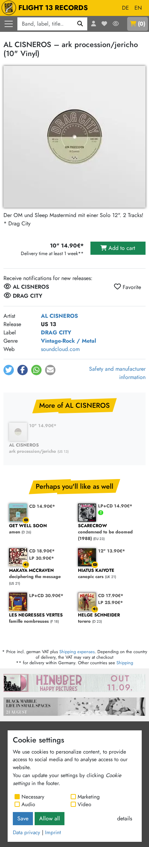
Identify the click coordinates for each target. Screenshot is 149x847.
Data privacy (26, 832)
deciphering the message (35, 574)
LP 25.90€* (110, 602)
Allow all (49, 818)
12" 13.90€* (111, 551)
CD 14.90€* (42, 506)
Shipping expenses (77, 651)
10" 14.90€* (42, 425)
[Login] (93, 24)
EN (138, 8)
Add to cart (121, 248)
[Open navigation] (8, 24)
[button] (8, 370)
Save (22, 818)
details (124, 818)
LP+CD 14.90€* (115, 506)
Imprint (53, 832)
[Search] (80, 23)
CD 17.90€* (110, 595)
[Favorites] (104, 24)
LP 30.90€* (41, 558)
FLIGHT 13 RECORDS (53, 8)
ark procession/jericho (32, 448)
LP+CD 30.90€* (46, 595)
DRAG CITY (56, 332)
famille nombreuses (36, 618)
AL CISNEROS (59, 316)
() (141, 24)
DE (125, 8)
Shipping (124, 662)
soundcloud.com (60, 349)
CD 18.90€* (42, 551)
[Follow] (116, 24)
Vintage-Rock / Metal (68, 341)
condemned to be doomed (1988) (105, 532)
